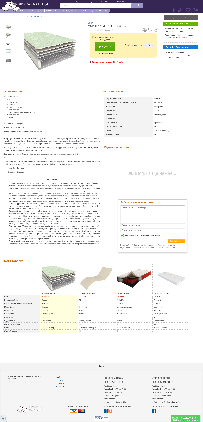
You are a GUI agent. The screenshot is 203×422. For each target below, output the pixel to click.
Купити (106, 46)
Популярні (60, 383)
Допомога (60, 387)
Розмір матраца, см (133, 45)
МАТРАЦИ (34, 16)
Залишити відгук (177, 241)
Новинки (59, 380)
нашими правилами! (167, 248)
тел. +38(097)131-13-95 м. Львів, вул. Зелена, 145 (84, 11)
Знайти (137, 5)
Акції (58, 377)
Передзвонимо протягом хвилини (187, 419)
